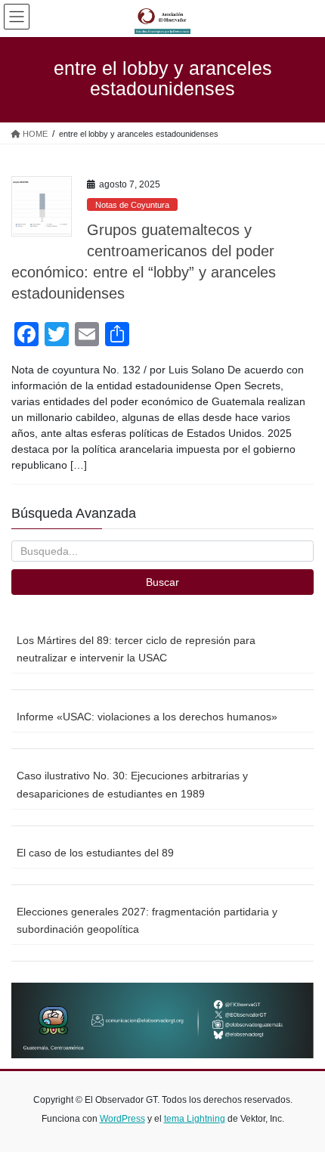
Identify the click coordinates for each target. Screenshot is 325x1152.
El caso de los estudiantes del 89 (95, 853)
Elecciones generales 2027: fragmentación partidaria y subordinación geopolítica (147, 920)
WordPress (122, 1118)
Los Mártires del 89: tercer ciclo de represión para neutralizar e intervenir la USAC (136, 649)
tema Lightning (194, 1118)
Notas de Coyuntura (132, 204)
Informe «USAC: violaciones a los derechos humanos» (147, 717)
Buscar (162, 582)
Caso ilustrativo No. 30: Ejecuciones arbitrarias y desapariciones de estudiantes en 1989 (132, 784)
